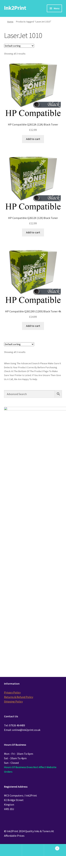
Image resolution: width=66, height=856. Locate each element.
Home (10, 21)
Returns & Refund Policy (18, 697)
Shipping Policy (13, 701)
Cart (51, 847)
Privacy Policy (12, 692)
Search (33, 850)
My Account (11, 850)
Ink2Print (15, 7)
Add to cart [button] (33, 139)
